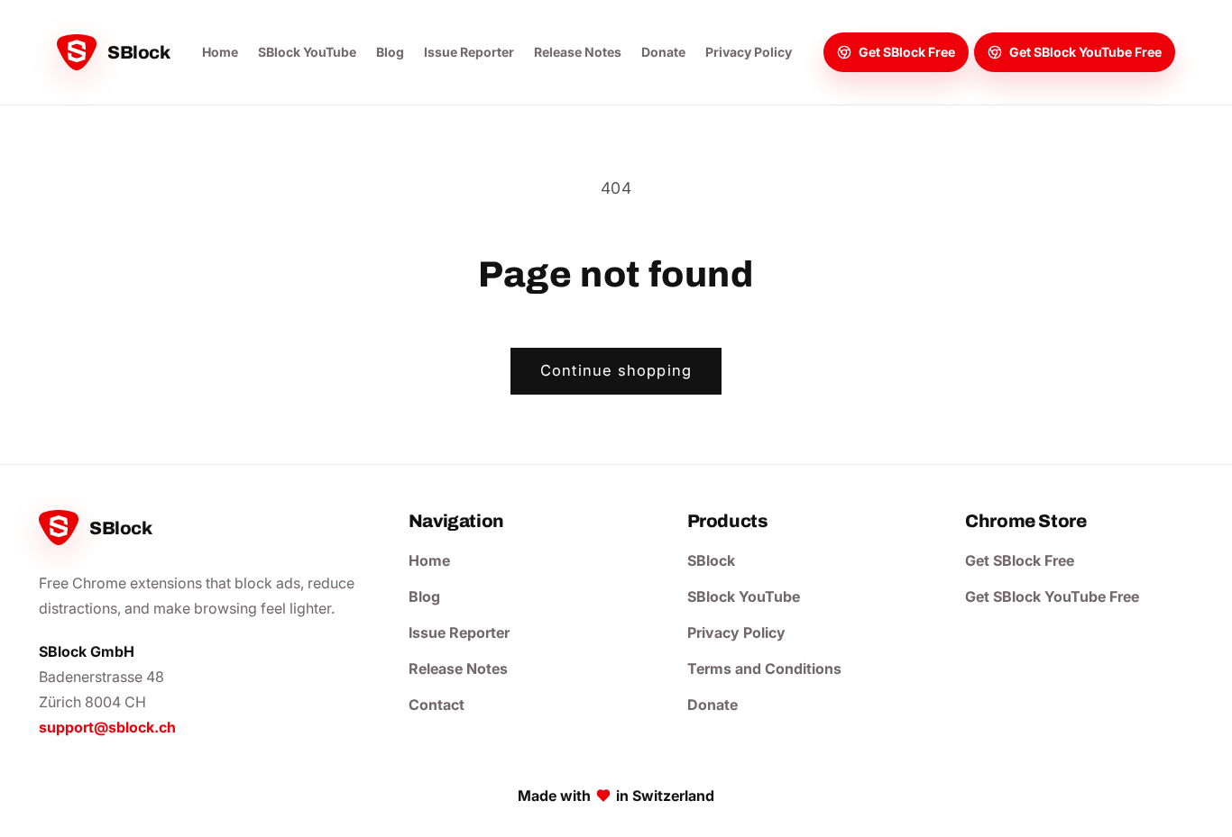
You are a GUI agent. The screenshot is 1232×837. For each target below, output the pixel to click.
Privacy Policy (748, 51)
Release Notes (577, 51)
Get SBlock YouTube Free (1052, 596)
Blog (390, 51)
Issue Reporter (469, 51)
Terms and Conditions (764, 669)
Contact (436, 705)
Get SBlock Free (1019, 560)
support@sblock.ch (107, 727)
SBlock (711, 560)
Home (220, 51)
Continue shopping (616, 370)
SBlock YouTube (307, 51)
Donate (663, 51)
